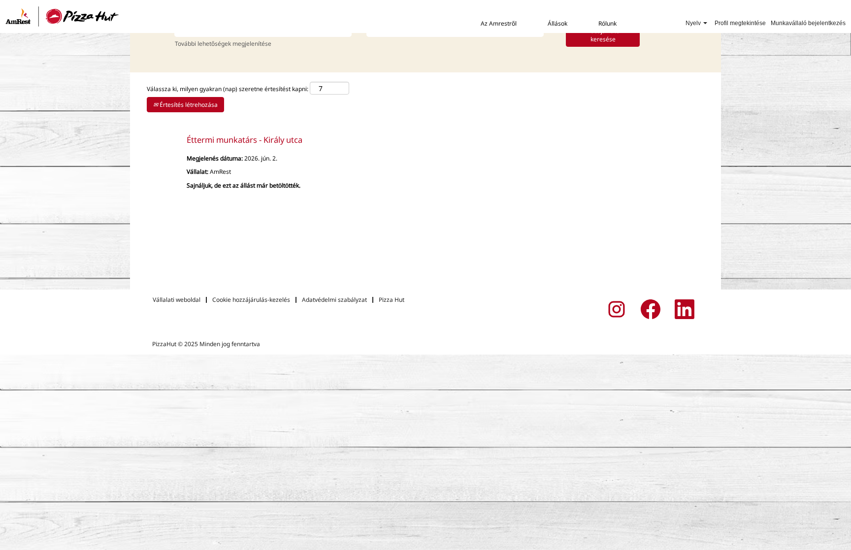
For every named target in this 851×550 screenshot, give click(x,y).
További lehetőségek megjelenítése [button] (223, 43)
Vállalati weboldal (176, 299)
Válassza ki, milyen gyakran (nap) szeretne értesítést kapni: (227, 89)
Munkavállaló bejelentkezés (808, 23)
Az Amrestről (499, 23)
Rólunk (607, 23)
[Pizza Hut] (62, 16)
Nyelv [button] (694, 23)
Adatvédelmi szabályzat (334, 299)
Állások (557, 23)
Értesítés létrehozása (188, 104)
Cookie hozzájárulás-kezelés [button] (251, 299)
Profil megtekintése (740, 23)
